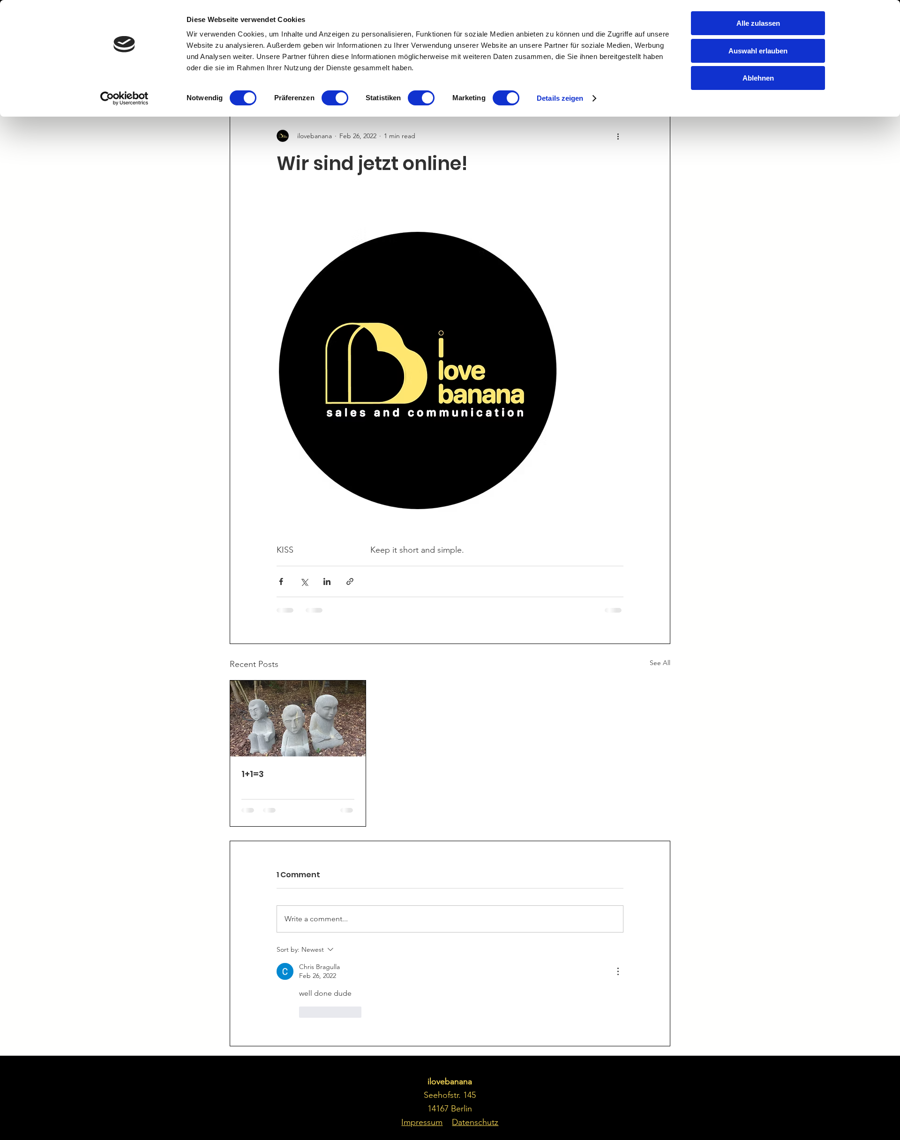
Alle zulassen (758, 23)
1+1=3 (252, 774)
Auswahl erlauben (758, 51)
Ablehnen (758, 78)
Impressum (421, 1122)
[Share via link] (349, 581)
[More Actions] (617, 971)
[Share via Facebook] (281, 581)
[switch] (335, 97)
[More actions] (617, 135)
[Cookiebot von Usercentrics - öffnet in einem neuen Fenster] (124, 98)
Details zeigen (560, 98)
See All (660, 663)
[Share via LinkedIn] (326, 581)
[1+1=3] (298, 718)
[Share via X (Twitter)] (304, 581)
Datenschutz (475, 1122)
